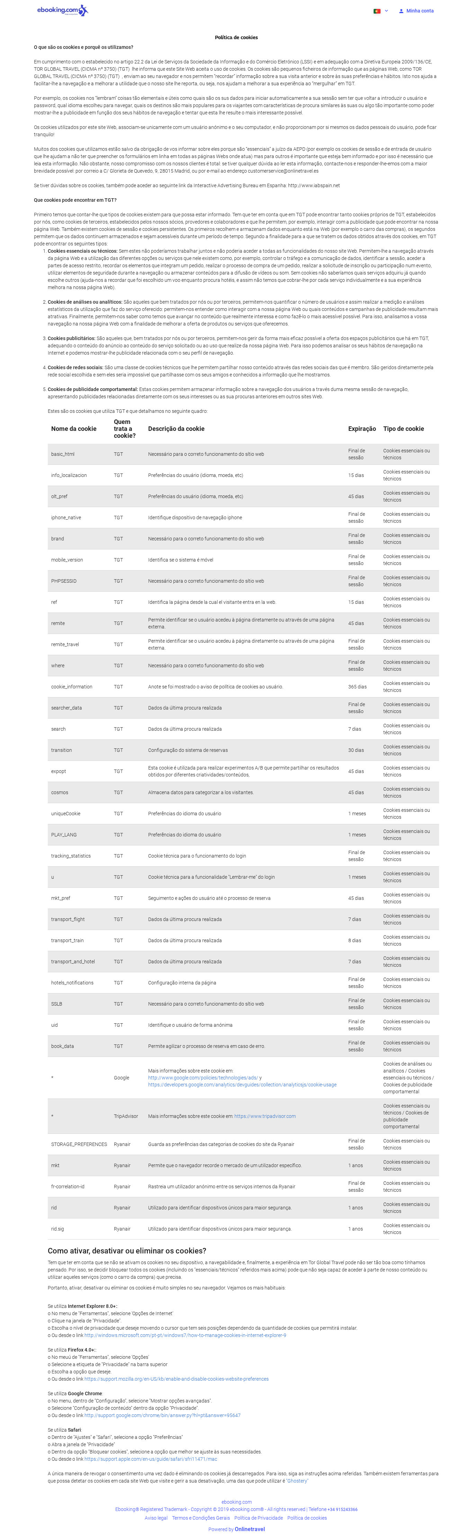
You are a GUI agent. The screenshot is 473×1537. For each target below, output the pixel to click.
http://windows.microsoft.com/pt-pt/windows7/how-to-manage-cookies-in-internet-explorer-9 (185, 1335)
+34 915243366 (343, 1509)
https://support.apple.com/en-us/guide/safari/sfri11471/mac (150, 1459)
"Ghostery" (297, 1481)
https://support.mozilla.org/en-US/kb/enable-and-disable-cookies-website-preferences (176, 1379)
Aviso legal (156, 1518)
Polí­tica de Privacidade (258, 1518)
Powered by (236, 1529)
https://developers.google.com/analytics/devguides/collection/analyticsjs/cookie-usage (242, 1084)
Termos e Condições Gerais (201, 1518)
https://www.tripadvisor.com (265, 1116)
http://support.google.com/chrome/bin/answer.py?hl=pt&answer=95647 (162, 1415)
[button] (380, 10)
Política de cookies (307, 1518)
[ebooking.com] (63, 10)
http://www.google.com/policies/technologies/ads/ (203, 1077)
